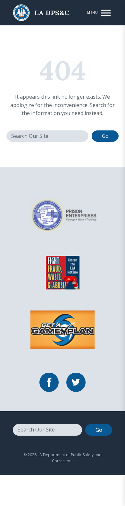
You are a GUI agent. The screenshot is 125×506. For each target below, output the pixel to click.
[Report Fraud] (62, 272)
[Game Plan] (62, 329)
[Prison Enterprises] (62, 214)
